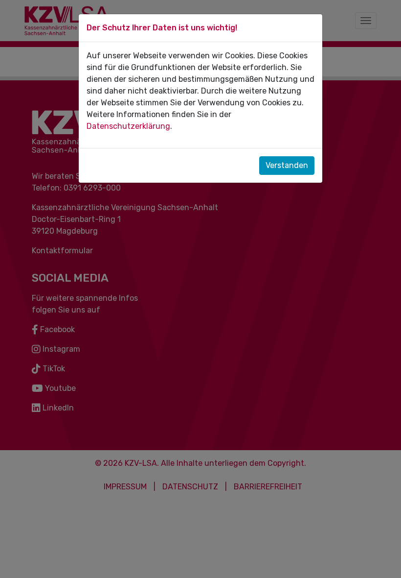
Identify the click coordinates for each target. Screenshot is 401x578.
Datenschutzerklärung (128, 126)
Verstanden (287, 165)
